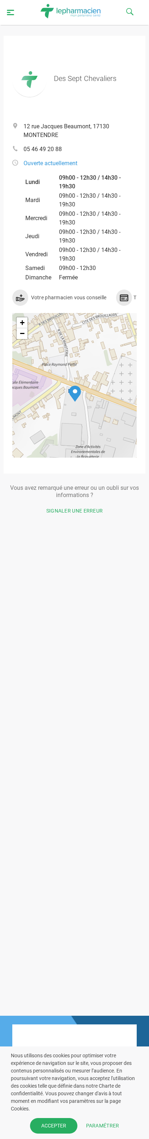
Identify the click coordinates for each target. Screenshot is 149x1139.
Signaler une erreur (74, 511)
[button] (75, 393)
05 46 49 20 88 (43, 149)
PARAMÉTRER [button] (102, 1126)
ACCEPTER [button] (53, 1126)
